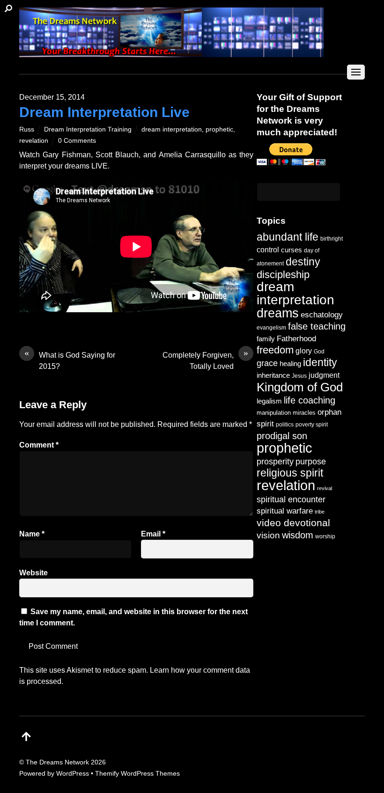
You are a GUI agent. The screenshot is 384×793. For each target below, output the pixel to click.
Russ (26, 129)
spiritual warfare (285, 511)
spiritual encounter (291, 499)
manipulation (274, 412)
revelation (33, 140)
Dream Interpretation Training (88, 129)
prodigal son (282, 436)
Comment (39, 445)
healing (290, 363)
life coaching (309, 400)
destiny (303, 262)
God (319, 351)
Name (31, 534)
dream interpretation (171, 129)
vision (268, 535)
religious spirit (290, 473)
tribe (320, 511)
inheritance (273, 375)
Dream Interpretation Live (104, 112)
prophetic (219, 129)
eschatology (322, 314)
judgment (324, 375)
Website (33, 573)
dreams (278, 313)
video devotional (293, 522)
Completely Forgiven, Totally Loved (205, 360)
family (266, 339)
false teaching (317, 326)
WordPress (72, 773)
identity (320, 362)
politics (285, 424)
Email (153, 534)
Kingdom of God (300, 387)
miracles (304, 412)
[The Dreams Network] (171, 52)
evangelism (271, 327)
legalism (269, 401)
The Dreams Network (57, 762)
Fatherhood (296, 338)
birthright (331, 238)
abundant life (287, 237)
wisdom (297, 535)
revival (324, 488)
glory (303, 350)
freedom (275, 350)
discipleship (283, 274)
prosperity (275, 461)
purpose (310, 461)
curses (291, 250)
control (268, 250)
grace (267, 363)
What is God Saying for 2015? (69, 360)
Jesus (299, 376)
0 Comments (77, 140)
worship (325, 536)
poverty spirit (311, 424)
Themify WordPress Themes (137, 773)
